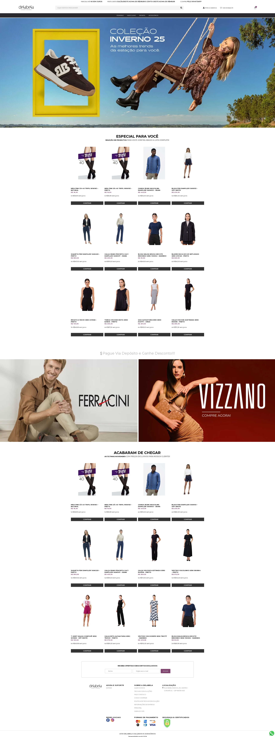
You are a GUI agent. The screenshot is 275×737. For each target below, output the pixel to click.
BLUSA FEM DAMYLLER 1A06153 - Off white (185, 189)
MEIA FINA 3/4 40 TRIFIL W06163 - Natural (84, 189)
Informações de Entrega (144, 704)
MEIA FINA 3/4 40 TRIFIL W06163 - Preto (118, 189)
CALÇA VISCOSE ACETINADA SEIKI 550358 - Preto (185, 321)
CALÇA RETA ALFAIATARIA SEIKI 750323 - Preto (117, 637)
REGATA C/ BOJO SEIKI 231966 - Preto (84, 321)
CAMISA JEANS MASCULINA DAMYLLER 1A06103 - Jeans (149, 189)
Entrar (109, 688)
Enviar (165, 671)
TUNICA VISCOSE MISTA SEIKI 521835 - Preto (116, 321)
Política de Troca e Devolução (146, 701)
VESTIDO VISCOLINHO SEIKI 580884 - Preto (186, 571)
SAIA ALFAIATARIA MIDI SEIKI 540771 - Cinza (149, 321)
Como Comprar (140, 698)
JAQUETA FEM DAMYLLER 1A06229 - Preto (85, 255)
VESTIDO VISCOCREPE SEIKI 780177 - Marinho (152, 637)
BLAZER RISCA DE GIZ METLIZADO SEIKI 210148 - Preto (185, 255)
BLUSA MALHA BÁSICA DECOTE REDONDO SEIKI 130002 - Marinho (152, 255)
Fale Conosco (140, 694)
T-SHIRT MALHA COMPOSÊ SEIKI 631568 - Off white (84, 637)
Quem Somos (139, 688)
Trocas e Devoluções (143, 691)
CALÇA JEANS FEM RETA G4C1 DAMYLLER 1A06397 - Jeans (116, 255)
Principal (138, 708)
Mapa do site (139, 711)
